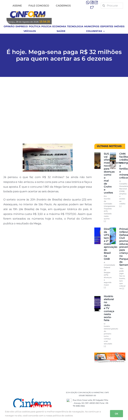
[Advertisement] (64, 112)
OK (116, 413)
